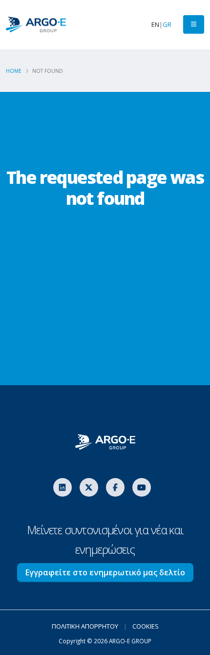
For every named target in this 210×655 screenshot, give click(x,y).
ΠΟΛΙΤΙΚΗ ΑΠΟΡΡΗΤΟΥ (85, 626)
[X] (89, 487)
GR (167, 24)
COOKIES (145, 626)
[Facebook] (115, 487)
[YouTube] (141, 487)
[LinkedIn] (62, 487)
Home (13, 70)
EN (155, 24)
